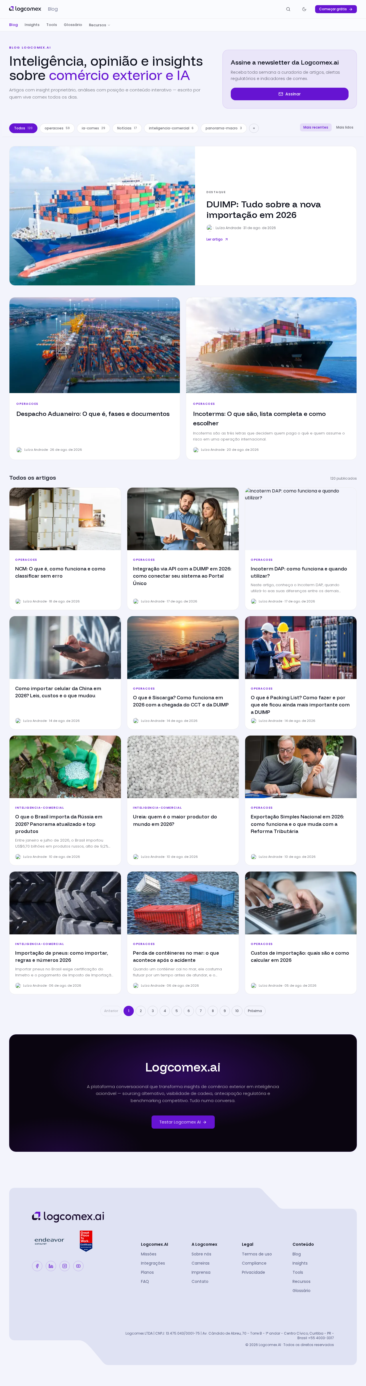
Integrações (153, 1263)
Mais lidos (344, 127)
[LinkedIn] (51, 1266)
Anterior (111, 1010)
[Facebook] (37, 1266)
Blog (13, 24)
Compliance (254, 1263)
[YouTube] (78, 1266)
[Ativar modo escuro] (304, 9)
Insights (32, 24)
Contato (200, 1281)
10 (237, 1010)
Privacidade (253, 1272)
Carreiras (201, 1263)
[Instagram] (64, 1266)
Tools (51, 24)
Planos (147, 1272)
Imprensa (201, 1272)
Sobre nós (201, 1254)
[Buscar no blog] (288, 9)
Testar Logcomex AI (180, 1122)
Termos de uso (257, 1254)
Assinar (293, 94)
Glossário (73, 24)
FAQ (145, 1281)
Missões (148, 1254)
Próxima (255, 1010)
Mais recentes (315, 127)
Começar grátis (333, 9)
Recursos (97, 25)
